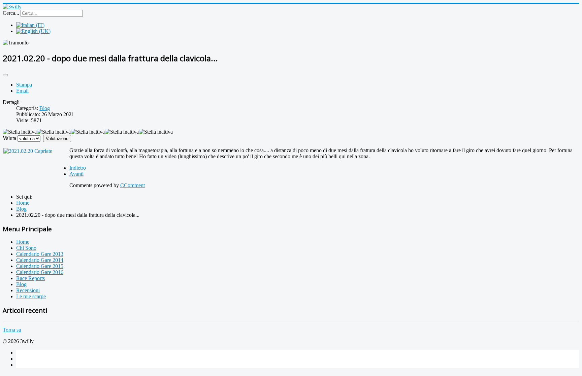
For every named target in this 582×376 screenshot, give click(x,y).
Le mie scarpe (31, 296)
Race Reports (30, 278)
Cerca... (11, 13)
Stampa (24, 85)
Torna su (12, 330)
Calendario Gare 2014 (39, 260)
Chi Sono (26, 248)
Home (22, 242)
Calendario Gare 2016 (39, 272)
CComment (132, 185)
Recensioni (28, 290)
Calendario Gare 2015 (39, 266)
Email (22, 91)
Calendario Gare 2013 (39, 254)
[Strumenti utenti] (5, 75)
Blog (44, 108)
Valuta (9, 138)
